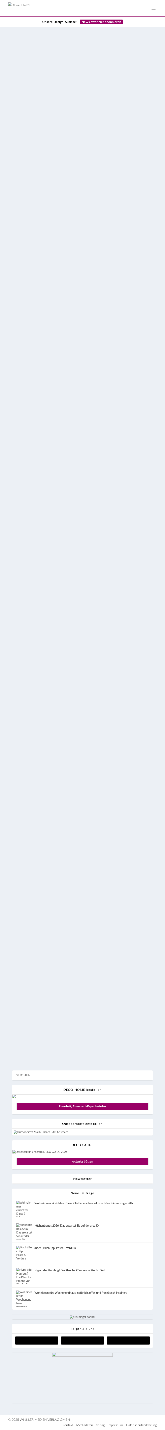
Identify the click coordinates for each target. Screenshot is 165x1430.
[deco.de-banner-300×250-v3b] (82, 1355)
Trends (69, 153)
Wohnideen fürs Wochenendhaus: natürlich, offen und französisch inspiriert (80, 1293)
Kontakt (68, 1425)
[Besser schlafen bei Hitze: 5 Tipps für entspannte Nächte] (82, 168)
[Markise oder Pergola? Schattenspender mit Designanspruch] (82, 693)
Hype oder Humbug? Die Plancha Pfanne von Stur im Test (69, 1270)
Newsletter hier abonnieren (101, 22)
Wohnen (57, 88)
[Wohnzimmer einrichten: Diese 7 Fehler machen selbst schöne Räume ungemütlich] (24, 1209)
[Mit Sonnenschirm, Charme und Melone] (82, 762)
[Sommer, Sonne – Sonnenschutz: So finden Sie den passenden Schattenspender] (82, 437)
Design (21, 153)
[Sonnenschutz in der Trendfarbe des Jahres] (82, 944)
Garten (33, 486)
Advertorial (23, 88)
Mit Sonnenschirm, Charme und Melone (71, 773)
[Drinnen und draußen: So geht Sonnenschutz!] (82, 103)
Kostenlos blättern (82, 1161)
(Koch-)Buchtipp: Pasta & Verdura (55, 1248)
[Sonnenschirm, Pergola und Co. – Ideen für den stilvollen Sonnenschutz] (82, 881)
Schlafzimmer (37, 221)
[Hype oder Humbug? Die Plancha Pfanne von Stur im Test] (24, 1276)
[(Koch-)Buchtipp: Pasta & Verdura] (24, 1254)
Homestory (35, 610)
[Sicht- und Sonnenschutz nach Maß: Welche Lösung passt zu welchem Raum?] (82, 34)
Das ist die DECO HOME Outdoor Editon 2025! (81, 580)
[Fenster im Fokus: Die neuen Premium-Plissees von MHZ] (82, 236)
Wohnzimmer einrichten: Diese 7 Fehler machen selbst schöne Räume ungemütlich (84, 1203)
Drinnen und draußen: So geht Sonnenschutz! (80, 113)
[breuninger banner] (82, 1317)
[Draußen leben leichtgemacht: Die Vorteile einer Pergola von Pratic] (82, 817)
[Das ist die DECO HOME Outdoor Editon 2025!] (82, 569)
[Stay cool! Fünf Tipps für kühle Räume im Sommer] (82, 373)
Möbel (62, 610)
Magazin (49, 610)
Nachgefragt (35, 153)
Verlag (100, 1425)
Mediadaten (84, 1425)
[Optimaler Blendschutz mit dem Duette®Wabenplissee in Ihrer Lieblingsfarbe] (82, 1000)
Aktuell (21, 221)
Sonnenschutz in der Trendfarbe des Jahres (77, 955)
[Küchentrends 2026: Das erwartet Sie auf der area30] (24, 1231)
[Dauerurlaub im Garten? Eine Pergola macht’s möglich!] (82, 501)
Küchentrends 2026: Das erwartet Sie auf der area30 (66, 1225)
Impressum (115, 1425)
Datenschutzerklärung (141, 1425)
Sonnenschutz (41, 88)
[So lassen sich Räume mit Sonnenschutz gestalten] (82, 624)
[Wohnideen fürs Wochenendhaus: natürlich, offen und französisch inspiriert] (24, 1299)
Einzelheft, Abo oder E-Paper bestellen (82, 1106)
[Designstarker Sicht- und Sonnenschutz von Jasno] (82, 305)
